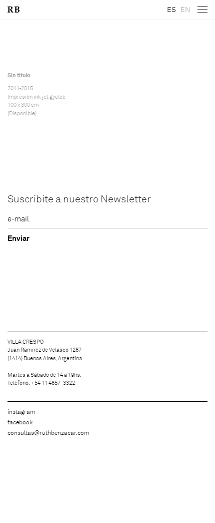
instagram (22, 412)
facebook (20, 423)
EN (185, 10)
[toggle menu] (203, 10)
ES (171, 10)
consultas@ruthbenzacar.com (49, 433)
